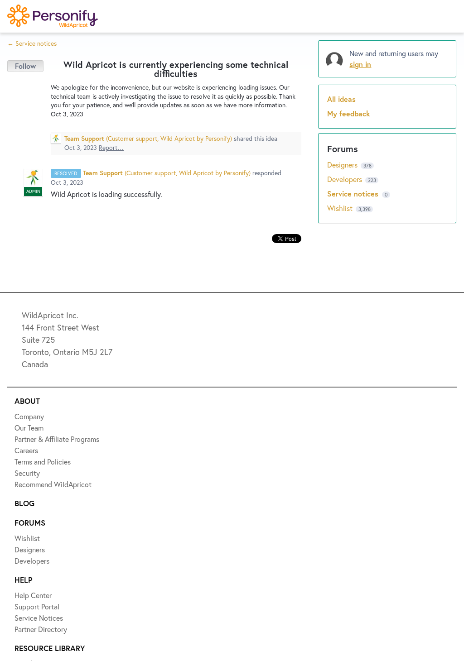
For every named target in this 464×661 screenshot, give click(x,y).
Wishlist (34, 82)
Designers (37, 115)
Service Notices (47, 181)
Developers (39, 148)
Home (30, 48)
